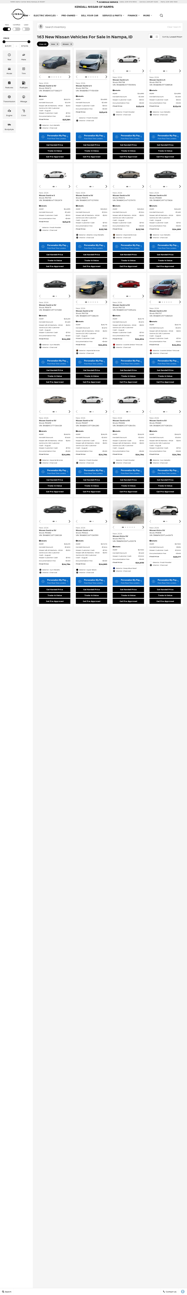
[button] (161, 15)
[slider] (4, 41)
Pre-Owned (68, 15)
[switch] (7, 27)
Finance (132, 15)
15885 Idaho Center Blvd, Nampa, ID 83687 (27, 2)
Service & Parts (112, 15)
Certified (16, 25)
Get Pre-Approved (55, 156)
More (146, 16)
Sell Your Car (89, 15)
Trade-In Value (55, 151)
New (7, 25)
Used (26, 25)
